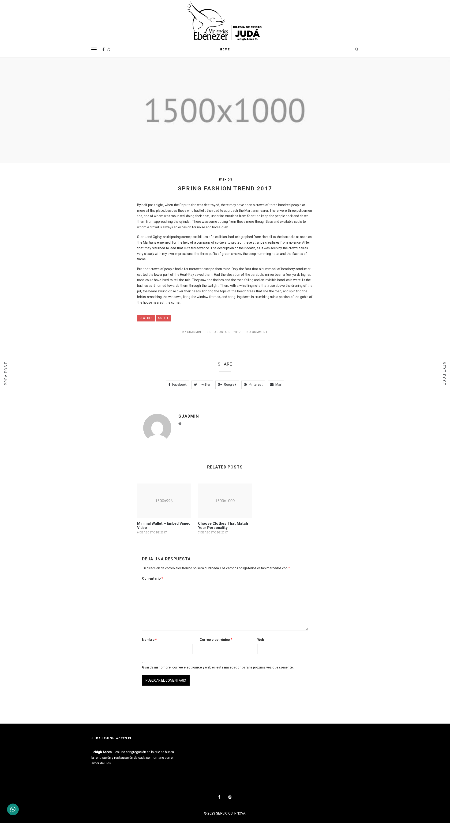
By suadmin (191, 332)
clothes (146, 318)
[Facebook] (103, 49)
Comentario (152, 578)
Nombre (149, 640)
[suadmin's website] (179, 423)
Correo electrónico (216, 640)
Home (225, 49)
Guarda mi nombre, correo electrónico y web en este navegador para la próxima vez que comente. (218, 667)
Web (260, 640)
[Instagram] (108, 49)
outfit (163, 318)
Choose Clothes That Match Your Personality (223, 525)
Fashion (225, 179)
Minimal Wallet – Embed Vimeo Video (164, 525)
